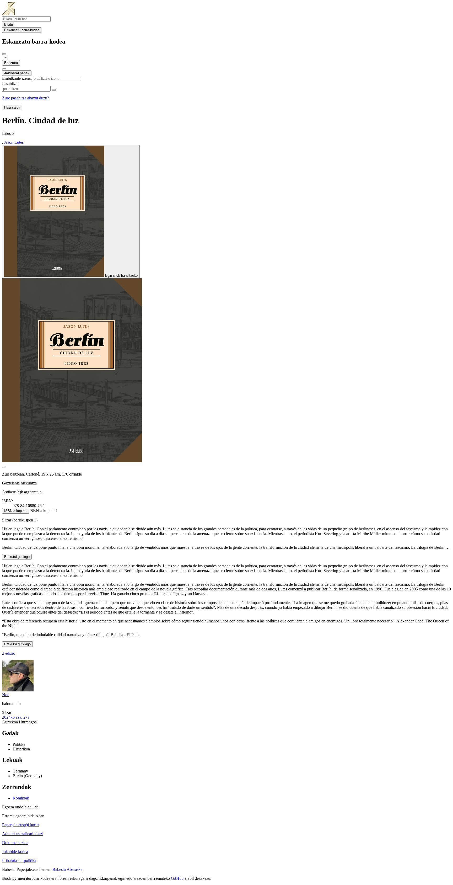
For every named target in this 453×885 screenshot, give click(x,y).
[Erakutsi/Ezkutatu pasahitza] (54, 90)
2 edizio (8, 653)
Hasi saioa (12, 107)
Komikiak (21, 798)
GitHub (177, 878)
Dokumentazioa (15, 842)
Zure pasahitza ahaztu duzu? (25, 98)
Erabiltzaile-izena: (17, 78)
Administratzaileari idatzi (22, 833)
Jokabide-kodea (15, 851)
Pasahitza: (10, 83)
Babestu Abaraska (67, 869)
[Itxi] (4, 54)
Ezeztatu (11, 63)
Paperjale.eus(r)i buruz (20, 825)
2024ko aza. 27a (15, 717)
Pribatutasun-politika (19, 860)
